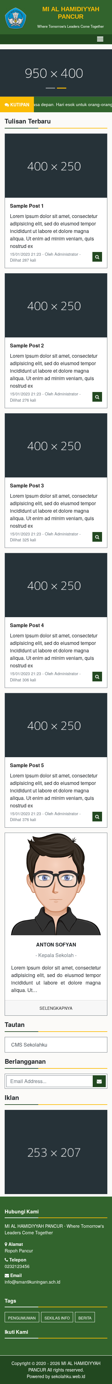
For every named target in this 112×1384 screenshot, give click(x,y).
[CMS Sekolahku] (56, 1152)
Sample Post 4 (27, 625)
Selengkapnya (56, 1008)
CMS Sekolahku (29, 1044)
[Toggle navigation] (100, 39)
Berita (84, 1317)
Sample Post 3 (27, 485)
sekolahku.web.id (68, 1376)
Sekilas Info (57, 1317)
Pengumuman (22, 1317)
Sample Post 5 (27, 765)
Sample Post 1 (27, 205)
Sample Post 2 (27, 345)
